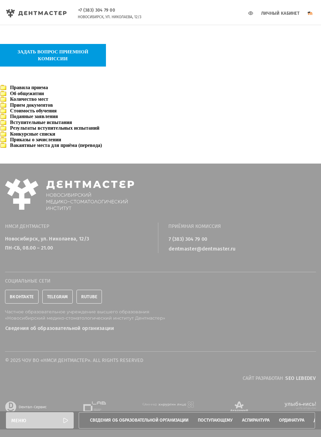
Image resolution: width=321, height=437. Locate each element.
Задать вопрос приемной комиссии (53, 55)
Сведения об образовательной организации (139, 420)
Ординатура (291, 420)
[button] (40, 420)
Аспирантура (256, 420)
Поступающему (215, 420)
